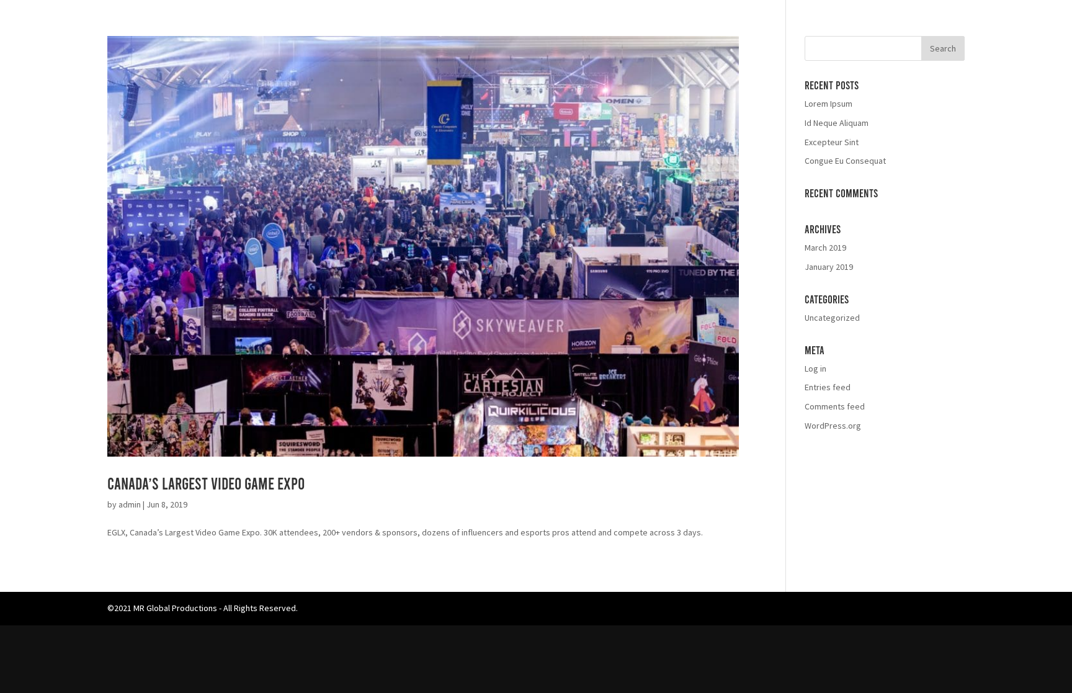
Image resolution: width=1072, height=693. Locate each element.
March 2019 (825, 247)
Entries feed (828, 387)
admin (129, 504)
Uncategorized (832, 317)
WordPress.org (833, 425)
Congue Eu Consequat (845, 160)
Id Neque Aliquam (837, 122)
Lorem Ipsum (828, 103)
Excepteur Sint (832, 142)
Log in (815, 368)
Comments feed (835, 406)
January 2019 (829, 266)
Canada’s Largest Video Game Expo (206, 483)
